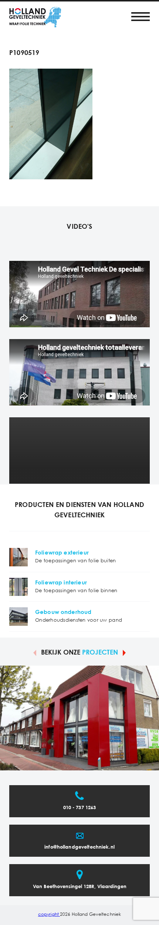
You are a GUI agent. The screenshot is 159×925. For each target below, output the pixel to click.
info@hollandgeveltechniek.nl (79, 847)
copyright (49, 914)
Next (124, 652)
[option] (79, 718)
